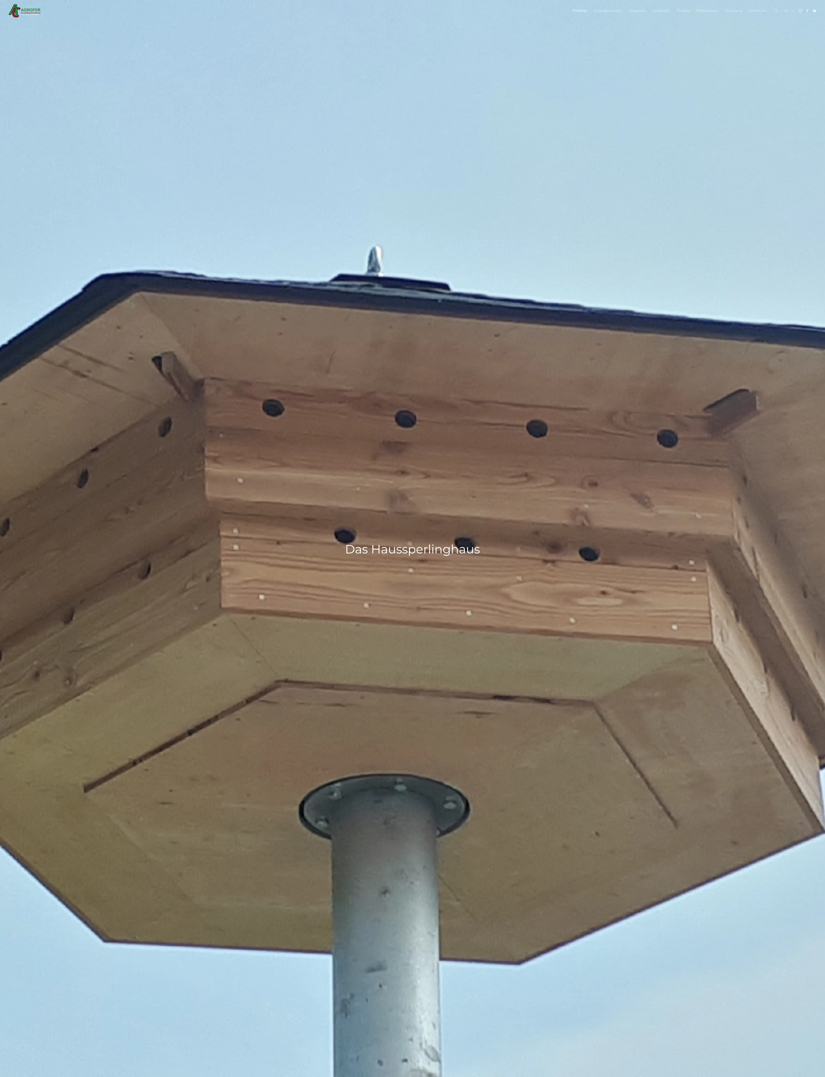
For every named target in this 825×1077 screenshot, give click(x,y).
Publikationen (707, 10)
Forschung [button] (733, 10)
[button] (775, 11)
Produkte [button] (580, 10)
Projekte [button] (683, 10)
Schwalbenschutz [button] (608, 10)
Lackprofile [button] (661, 10)
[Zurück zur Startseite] (25, 11)
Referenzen (758, 10)
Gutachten (637, 10)
